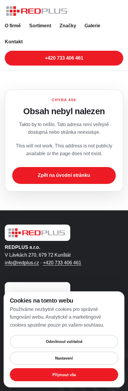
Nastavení (64, 358)
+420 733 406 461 (64, 58)
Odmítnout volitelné (64, 341)
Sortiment (40, 25)
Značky (68, 25)
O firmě (13, 25)
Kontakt (14, 41)
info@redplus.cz (22, 262)
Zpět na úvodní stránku (64, 175)
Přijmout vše (64, 375)
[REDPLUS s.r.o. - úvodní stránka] (64, 11)
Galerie (92, 25)
